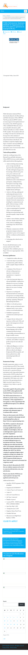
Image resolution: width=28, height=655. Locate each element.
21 (17, 624)
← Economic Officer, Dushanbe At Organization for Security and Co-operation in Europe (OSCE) (13, 531)
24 (4, 628)
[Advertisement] (14, 60)
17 (4, 624)
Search (4, 601)
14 (17, 621)
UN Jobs (8, 15)
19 (10, 624)
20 (14, 624)
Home (4, 15)
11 (7, 621)
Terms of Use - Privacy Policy (9, 647)
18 (7, 624)
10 (4, 621)
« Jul (4, 639)
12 (10, 621)
